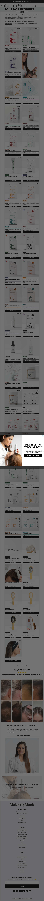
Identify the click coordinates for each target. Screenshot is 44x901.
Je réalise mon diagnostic (33, 455)
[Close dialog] (43, 436)
